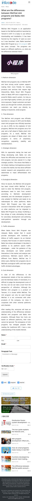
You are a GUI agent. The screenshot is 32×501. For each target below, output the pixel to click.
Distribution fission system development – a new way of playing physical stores (20, 422)
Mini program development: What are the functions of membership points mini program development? (20, 440)
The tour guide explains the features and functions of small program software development (20, 431)
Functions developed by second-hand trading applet (20, 458)
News (18, 22)
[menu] (29, 2)
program (24, 44)
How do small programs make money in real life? (20, 449)
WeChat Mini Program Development (11, 24)
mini (19, 44)
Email (3, 344)
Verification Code (8, 366)
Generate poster (9, 394)
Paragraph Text (6, 351)
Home (2, 6)
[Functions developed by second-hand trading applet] (6, 459)
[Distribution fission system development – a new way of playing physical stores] (6, 422)
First (2, 340)
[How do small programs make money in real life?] (6, 450)
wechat (22, 382)
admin (3, 22)
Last (18, 340)
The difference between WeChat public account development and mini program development (20, 467)
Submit (5, 374)
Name (4, 335)
